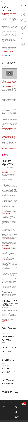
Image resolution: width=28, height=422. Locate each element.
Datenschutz (22, 17)
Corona (21, 14)
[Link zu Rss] (25, 421)
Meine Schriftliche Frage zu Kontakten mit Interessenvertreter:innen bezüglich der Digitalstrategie (10, 303)
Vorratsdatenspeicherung (23, 44)
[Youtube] (12, 403)
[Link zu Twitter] (21, 421)
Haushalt (22, 29)
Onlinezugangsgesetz (23, 36)
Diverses (8, 167)
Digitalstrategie (22, 27)
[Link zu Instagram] (23, 421)
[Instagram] (11, 403)
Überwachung (23, 46)
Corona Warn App (23, 15)
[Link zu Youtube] (24, 421)
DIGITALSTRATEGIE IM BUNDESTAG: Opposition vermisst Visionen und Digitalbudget (9, 370)
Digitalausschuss (23, 18)
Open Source (22, 38)
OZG (23, 39)
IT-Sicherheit (23, 30)
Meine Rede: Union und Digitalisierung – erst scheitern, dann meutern (8, 63)
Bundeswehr (22, 12)
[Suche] (4, 3)
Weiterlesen (3, 321)
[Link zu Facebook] (22, 421)
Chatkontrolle (23, 13)
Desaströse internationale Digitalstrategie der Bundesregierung (8, 8)
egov (21, 28)
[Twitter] (8, 403)
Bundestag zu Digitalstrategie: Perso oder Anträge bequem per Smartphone (9, 360)
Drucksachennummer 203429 (5, 320)
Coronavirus (24, 14)
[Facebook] (9, 403)
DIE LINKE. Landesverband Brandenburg (16, 408)
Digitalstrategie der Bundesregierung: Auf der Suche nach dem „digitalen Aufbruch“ (8, 381)
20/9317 (8, 86)
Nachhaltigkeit (23, 35)
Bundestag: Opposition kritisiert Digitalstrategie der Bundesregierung (9, 349)
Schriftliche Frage (9, 307)
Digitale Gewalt (23, 21)
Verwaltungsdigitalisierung (23, 43)
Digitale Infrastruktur (4, 307)
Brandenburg (23, 9)
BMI (21, 9)
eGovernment (23, 28)
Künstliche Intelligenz (23, 33)
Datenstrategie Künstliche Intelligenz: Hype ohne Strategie (9, 329)
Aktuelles (3, 66)
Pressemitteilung (11, 167)
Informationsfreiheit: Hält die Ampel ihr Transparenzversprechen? (10, 391)
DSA (24, 27)
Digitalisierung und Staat (7, 66)
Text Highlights (5, 331)
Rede (10, 66)
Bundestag (5, 167)
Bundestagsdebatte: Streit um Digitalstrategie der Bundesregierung (8, 338)
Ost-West (22, 39)
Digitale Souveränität (23, 25)
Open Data (22, 37)
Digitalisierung (23, 26)
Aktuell (3, 331)
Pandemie (22, 40)
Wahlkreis (22, 45)
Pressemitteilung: (7, 163)
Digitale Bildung (22, 20)
